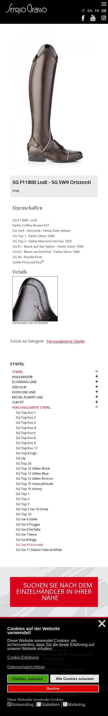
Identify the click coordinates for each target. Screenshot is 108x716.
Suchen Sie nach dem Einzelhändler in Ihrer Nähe (54, 591)
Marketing (76, 705)
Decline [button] (53, 688)
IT (84, 10)
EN (90, 10)
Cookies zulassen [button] (28, 679)
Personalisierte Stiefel (65, 341)
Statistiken (50, 705)
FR (97, 10)
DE (103, 10)
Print (16, 191)
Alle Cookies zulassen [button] (75, 679)
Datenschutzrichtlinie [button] (26, 667)
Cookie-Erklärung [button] (23, 657)
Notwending (22, 705)
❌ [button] (102, 623)
